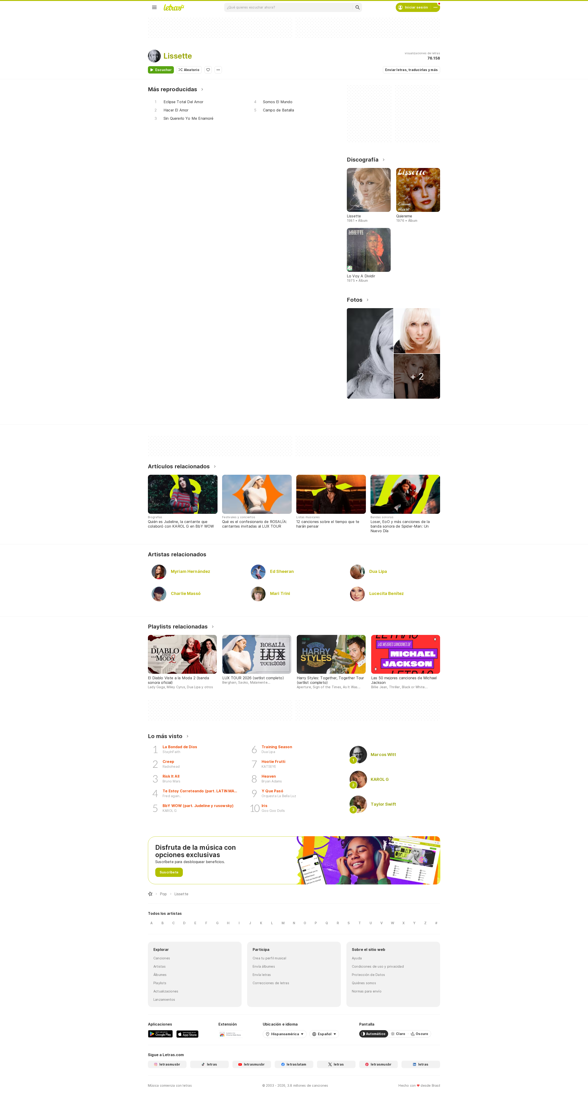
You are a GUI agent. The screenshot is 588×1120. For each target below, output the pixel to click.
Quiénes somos (364, 983)
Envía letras (262, 975)
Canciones (161, 958)
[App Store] (187, 1034)
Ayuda (357, 958)
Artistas (159, 966)
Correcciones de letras (271, 983)
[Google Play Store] (160, 1034)
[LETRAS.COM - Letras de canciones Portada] (174, 7)
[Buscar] (357, 7)
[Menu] (154, 7)
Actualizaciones (165, 991)
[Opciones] (218, 70)
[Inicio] (150, 894)
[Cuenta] (435, 7)
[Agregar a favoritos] (208, 70)
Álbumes (160, 975)
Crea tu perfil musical (269, 958)
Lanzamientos (164, 999)
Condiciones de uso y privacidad (378, 966)
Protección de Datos (368, 975)
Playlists (159, 983)
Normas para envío (367, 991)
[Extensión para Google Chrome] (230, 1034)
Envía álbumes (264, 966)
